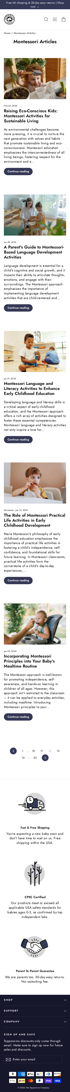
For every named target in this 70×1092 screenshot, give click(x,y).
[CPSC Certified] (35, 873)
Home (7, 33)
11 (41, 751)
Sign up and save (19, 1034)
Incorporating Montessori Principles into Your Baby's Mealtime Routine (29, 661)
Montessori (9, 510)
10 (33, 751)
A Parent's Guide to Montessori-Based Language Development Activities (34, 252)
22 (35, 758)
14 (23, 758)
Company (12, 1021)
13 (58, 751)
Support (11, 1011)
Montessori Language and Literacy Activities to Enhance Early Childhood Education (32, 388)
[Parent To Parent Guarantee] (35, 947)
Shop (8, 1000)
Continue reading (18, 171)
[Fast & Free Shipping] (35, 804)
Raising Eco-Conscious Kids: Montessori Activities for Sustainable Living (31, 116)
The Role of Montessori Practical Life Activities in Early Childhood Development (34, 520)
